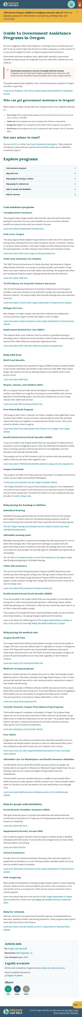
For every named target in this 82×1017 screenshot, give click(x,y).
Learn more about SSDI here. (15, 826)
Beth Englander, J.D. (24, 953)
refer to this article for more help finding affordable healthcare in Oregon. (34, 623)
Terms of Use (64, 1013)
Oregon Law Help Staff (17, 948)
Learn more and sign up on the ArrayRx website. (23, 729)
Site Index (68, 1010)
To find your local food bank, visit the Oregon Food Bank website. (30, 482)
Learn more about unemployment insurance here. (23, 229)
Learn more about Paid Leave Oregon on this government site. (29, 253)
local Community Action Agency (44, 144)
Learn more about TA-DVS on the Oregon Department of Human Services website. (37, 303)
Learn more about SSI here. (14, 847)
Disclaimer (74, 1013)
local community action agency (53, 557)
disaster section (11, 16)
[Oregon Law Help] (10, 4)
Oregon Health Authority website (56, 620)
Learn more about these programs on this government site (27, 588)
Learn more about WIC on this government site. (23, 404)
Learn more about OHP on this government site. (23, 663)
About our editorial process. (53, 968)
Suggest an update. (15, 975)
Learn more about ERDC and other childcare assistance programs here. (33, 346)
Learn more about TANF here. (15, 278)
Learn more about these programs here (19, 701)
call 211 (13, 144)
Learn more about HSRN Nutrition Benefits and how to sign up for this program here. (38, 464)
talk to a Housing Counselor (22, 557)
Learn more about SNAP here (15, 379)
